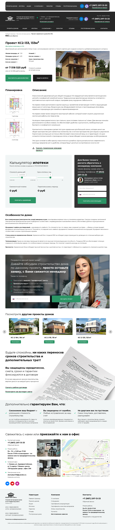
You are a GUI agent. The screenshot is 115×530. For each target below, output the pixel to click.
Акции (31, 504)
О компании (55, 498)
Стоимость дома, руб (17, 172)
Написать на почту (14, 477)
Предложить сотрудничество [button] (92, 517)
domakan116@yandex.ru (17, 475)
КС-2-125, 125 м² (84, 338)
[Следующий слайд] (110, 332)
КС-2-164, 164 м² (18, 338)
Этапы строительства (58, 509)
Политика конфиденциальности (15, 519)
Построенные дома (35, 514)
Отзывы (31, 511)
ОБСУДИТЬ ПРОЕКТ (66, 299)
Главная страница (34, 498)
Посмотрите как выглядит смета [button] (18, 392)
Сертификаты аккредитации (60, 504)
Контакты (54, 511)
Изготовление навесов (59, 514)
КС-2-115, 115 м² (50, 338)
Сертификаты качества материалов (62, 506)
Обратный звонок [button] (13, 445)
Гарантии (32, 509)
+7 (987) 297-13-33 (98, 5)
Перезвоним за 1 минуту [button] (102, 21)
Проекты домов (34, 501)
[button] (42, 78)
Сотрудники (55, 501)
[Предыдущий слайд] (4, 332)
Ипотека (31, 506)
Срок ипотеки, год (44, 172)
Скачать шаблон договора (16, 387)
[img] (7, 484)
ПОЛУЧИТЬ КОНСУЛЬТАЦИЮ (92, 201)
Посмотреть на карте (47, 21)
